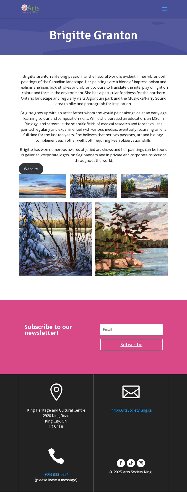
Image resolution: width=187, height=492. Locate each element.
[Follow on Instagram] (141, 463)
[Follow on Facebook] (121, 463)
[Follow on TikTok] (131, 463)
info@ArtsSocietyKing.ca (131, 410)
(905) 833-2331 (56, 474)
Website (31, 168)
